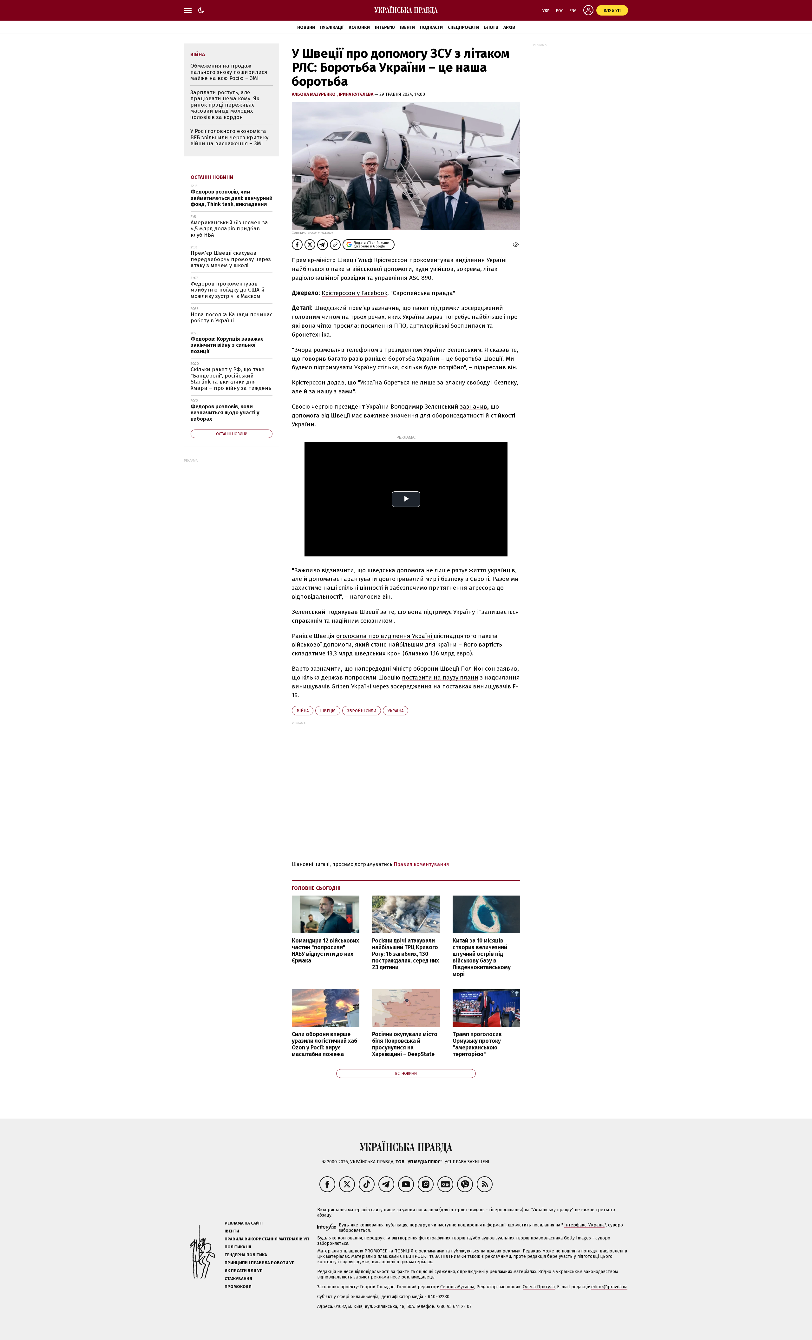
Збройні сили (361, 710)
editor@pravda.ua (609, 1287)
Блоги (491, 27)
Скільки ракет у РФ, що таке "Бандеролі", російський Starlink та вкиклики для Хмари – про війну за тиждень (231, 378)
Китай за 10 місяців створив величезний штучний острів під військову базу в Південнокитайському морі (482, 957)
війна (303, 710)
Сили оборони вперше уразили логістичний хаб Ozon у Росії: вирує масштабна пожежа (324, 1044)
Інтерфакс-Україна (584, 1225)
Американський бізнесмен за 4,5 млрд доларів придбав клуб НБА (229, 228)
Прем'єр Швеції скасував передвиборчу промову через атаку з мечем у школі (231, 259)
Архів (509, 27)
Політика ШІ (238, 1247)
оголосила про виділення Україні (385, 636)
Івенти (407, 27)
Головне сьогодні (316, 888)
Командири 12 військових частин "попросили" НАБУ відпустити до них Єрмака (325, 950)
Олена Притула (539, 1287)
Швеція (328, 710)
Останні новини (212, 177)
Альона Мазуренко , (315, 94)
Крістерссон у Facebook (354, 293)
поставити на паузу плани (440, 677)
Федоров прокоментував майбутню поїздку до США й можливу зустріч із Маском (228, 289)
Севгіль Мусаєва (457, 1287)
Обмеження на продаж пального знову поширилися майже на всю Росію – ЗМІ (228, 72)
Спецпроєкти (463, 27)
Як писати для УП (244, 1270)
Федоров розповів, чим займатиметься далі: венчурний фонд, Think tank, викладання (231, 197)
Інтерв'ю (385, 27)
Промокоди (238, 1286)
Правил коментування (421, 864)
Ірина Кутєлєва (356, 94)
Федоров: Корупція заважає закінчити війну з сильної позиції (227, 345)
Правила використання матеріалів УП (267, 1239)
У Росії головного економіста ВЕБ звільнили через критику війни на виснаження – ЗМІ (229, 137)
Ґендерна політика (246, 1254)
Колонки (359, 27)
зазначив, (474, 406)
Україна (395, 710)
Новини (306, 27)
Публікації (332, 27)
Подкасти (431, 27)
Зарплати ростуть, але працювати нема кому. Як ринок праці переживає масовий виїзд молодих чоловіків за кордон (224, 105)
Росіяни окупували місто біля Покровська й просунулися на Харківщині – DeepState (404, 1044)
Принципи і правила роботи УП (260, 1262)
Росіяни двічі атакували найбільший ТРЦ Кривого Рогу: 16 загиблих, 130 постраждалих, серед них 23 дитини (405, 954)
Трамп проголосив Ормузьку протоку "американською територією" (477, 1044)
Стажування (238, 1278)
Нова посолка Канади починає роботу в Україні (231, 317)
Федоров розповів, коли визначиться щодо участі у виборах (225, 412)
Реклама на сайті (244, 1223)
